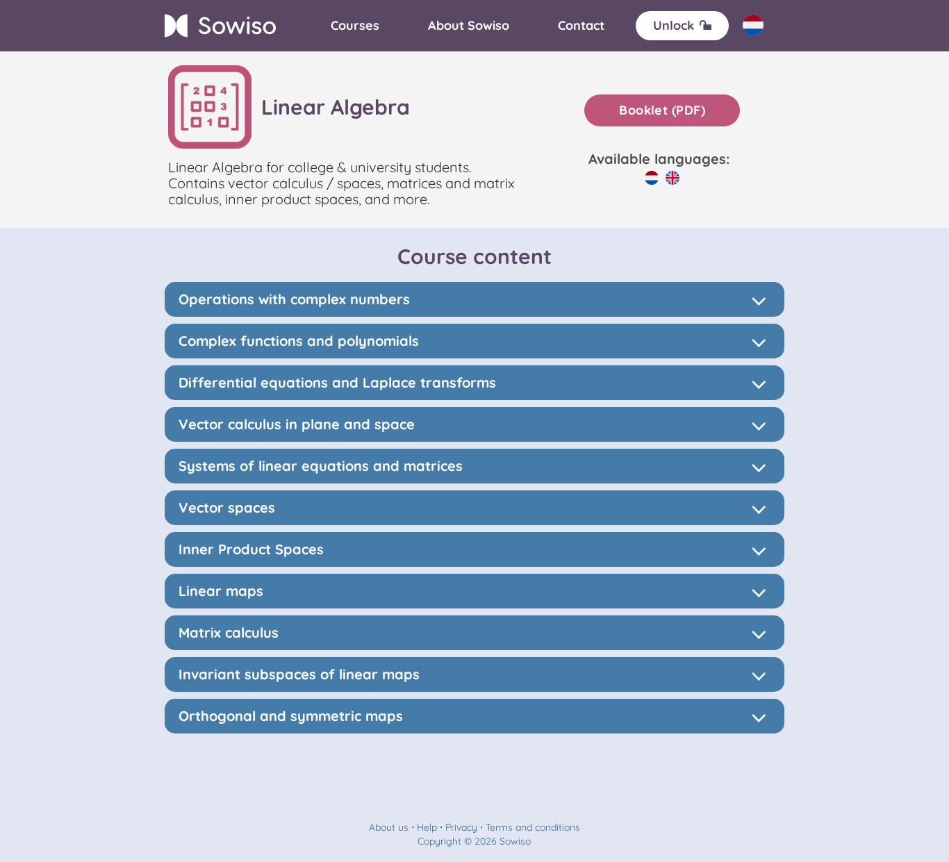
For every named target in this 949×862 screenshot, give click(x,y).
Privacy (461, 827)
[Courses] (355, 25)
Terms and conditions (533, 827)
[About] (469, 25)
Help (427, 827)
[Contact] (581, 25)
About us (389, 827)
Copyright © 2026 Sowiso (474, 841)
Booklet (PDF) (662, 110)
